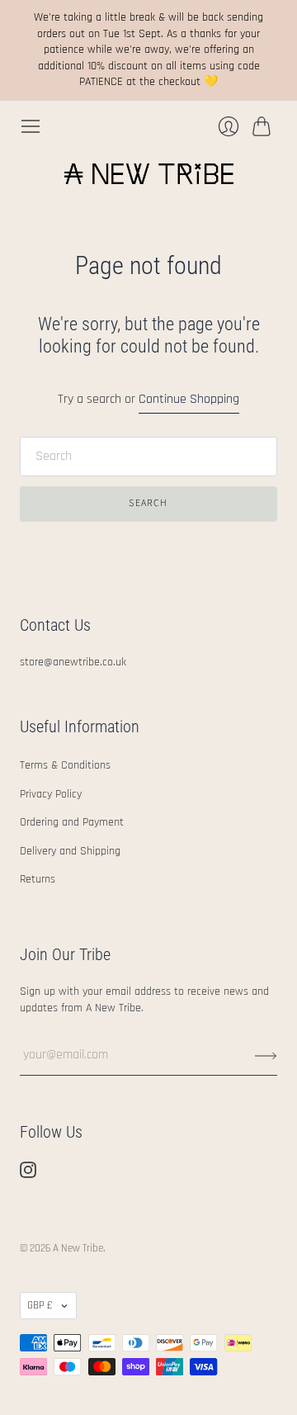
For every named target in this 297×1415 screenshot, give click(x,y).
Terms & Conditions (65, 765)
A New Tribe (78, 1248)
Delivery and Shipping (70, 851)
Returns (37, 879)
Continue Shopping (189, 399)
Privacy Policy (51, 794)
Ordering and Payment (72, 822)
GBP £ (40, 1305)
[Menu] (30, 126)
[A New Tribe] (148, 173)
